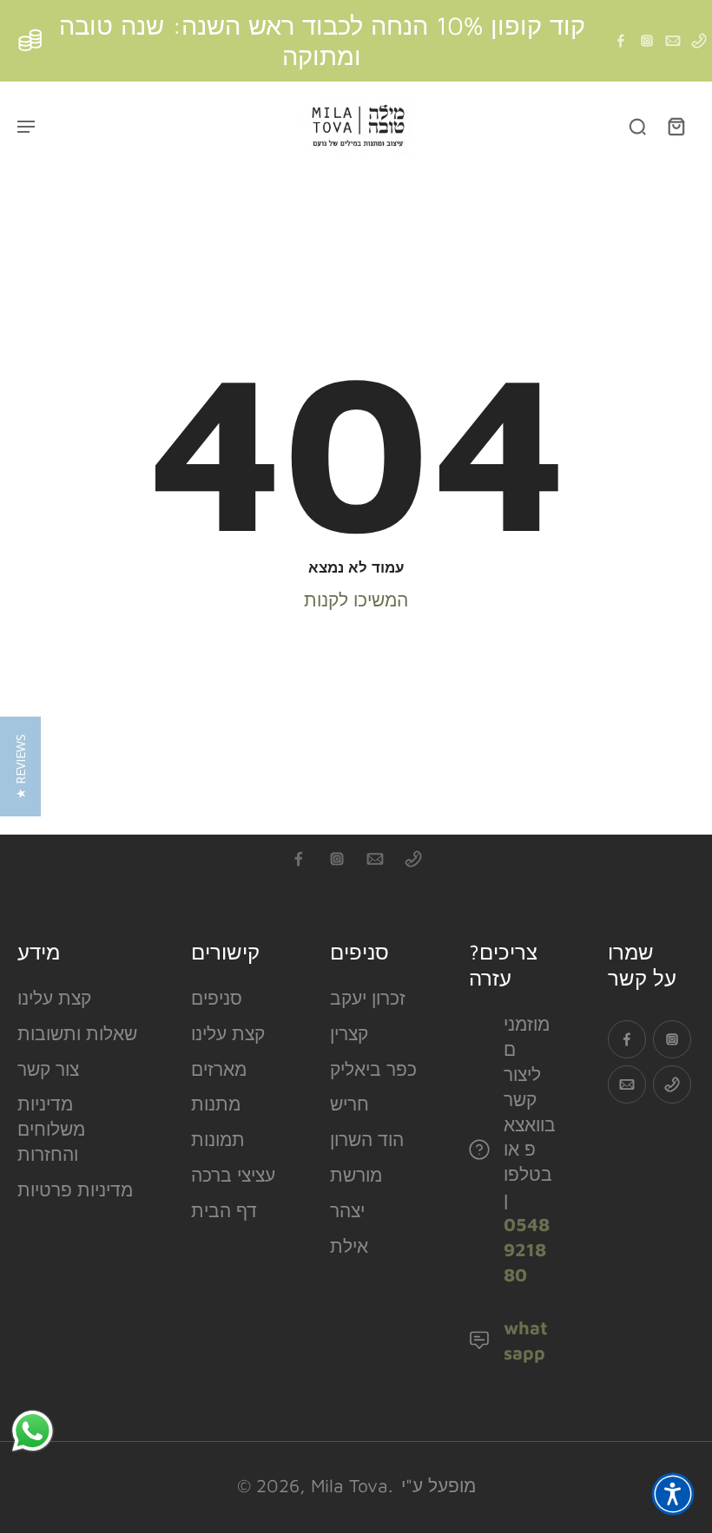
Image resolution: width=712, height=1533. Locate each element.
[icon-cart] (675, 125)
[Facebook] (621, 40)
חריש (349, 1103)
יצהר (347, 1210)
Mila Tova (349, 1485)
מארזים (219, 1068)
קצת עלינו (54, 997)
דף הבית (224, 1210)
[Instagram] (647, 40)
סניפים (216, 997)
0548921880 (527, 1249)
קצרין (349, 1033)
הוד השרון (367, 1139)
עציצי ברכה (233, 1174)
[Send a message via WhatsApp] (32, 1431)
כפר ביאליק (373, 1068)
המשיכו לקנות (356, 599)
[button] (673, 1494)
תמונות (218, 1139)
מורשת (356, 1174)
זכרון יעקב (367, 997)
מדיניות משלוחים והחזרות (51, 1128)
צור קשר (48, 1068)
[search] (637, 125)
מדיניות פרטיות (75, 1189)
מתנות (216, 1103)
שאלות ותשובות (77, 1033)
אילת (349, 1245)
